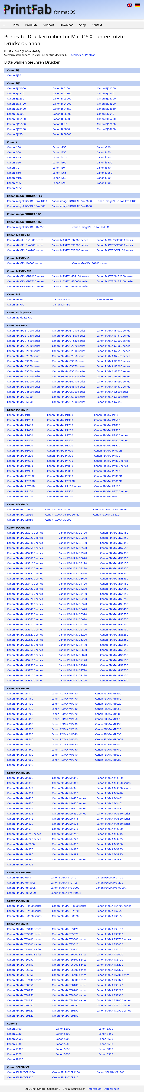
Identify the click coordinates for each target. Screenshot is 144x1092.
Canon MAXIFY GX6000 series (115, 245)
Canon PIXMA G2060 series (113, 345)
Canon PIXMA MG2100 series (25, 532)
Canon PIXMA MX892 (65, 854)
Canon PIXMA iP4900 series (111, 466)
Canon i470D (60, 157)
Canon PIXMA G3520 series (113, 371)
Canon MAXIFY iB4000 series (24, 263)
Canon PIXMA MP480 (20, 724)
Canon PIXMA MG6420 (73, 644)
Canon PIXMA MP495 (108, 724)
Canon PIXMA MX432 (110, 798)
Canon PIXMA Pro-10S (64, 882)
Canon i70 (13, 167)
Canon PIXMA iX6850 (20, 519)
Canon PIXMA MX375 (65, 788)
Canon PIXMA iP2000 (20, 430)
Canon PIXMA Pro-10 (63, 877)
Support (48, 25)
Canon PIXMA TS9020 (20, 1005)
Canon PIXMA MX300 (20, 777)
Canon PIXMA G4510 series (68, 386)
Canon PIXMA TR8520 (65, 916)
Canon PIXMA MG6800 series (25, 655)
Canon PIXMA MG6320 (73, 639)
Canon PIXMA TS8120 (110, 985)
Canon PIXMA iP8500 (60, 491)
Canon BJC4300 (106, 103)
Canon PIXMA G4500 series (23, 386)
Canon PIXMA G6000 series (68, 396)
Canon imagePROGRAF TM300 (91, 227)
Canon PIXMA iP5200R (21, 476)
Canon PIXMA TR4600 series (69, 905)
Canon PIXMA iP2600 (20, 435)
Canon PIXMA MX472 (110, 808)
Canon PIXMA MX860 (110, 844)
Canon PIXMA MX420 (20, 798)
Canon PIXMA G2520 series (23, 356)
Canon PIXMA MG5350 (114, 604)
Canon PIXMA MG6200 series (25, 634)
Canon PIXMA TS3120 (65, 929)
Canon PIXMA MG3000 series (25, 558)
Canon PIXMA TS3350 (110, 934)
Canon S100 (14, 1028)
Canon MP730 (61, 304)
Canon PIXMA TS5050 (110, 944)
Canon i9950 (14, 188)
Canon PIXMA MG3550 (114, 573)
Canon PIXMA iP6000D (108, 476)
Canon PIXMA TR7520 (65, 911)
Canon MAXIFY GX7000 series (70, 250)
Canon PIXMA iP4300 (60, 455)
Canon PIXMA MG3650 (114, 578)
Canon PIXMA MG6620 (73, 650)
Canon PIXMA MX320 (110, 777)
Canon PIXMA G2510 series (113, 351)
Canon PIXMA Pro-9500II (66, 892)
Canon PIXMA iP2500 (107, 430)
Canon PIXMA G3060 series (23, 366)
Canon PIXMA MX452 (110, 803)
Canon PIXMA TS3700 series (114, 939)
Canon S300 (106, 1028)
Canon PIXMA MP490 (64, 724)
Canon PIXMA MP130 (64, 693)
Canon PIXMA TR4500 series (24, 905)
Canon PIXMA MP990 (20, 764)
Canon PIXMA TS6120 (110, 959)
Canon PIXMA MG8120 (73, 675)
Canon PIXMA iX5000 (58, 509)
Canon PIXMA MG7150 (114, 660)
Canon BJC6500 (16, 124)
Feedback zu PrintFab (82, 55)
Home (16, 25)
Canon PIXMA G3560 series (23, 376)
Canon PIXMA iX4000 (20, 509)
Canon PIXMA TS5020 (65, 944)
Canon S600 (63, 1044)
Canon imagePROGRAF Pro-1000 (27, 201)
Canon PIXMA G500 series (112, 391)
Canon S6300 (15, 1049)
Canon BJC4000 (106, 98)
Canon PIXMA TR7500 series (24, 911)
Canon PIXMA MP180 (108, 698)
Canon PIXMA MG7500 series (25, 665)
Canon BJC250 (15, 98)
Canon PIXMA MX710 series (24, 834)
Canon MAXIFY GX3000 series (115, 240)
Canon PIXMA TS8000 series (69, 980)
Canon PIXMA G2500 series (68, 351)
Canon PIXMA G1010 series (68, 330)
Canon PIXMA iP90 (105, 496)
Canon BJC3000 (62, 98)
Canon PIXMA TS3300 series (24, 934)
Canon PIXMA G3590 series (113, 376)
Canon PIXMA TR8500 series (24, 916)
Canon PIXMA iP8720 (20, 496)
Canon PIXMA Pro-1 (19, 877)
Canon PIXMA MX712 (65, 834)
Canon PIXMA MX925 (20, 864)
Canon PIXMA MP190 (20, 703)
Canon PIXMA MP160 (20, 698)
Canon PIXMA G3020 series (113, 361)
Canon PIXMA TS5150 (110, 949)
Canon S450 (106, 1033)
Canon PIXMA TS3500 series (69, 939)
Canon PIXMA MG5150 (114, 593)
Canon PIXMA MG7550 (114, 665)
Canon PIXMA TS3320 (65, 934)
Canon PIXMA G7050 (109, 402)
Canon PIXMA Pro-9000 (65, 887)
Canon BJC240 (105, 93)
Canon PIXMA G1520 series (23, 340)
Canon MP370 (61, 299)
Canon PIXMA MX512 (20, 818)
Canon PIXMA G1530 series (68, 340)
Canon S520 (106, 1039)
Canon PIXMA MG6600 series (25, 650)
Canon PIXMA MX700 (110, 828)
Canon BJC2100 (62, 93)
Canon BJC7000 (106, 124)
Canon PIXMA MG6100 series (25, 629)
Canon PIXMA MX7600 (21, 844)
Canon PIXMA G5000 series (68, 391)
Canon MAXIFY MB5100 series (115, 281)
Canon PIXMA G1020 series (113, 330)
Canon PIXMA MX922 (110, 859)
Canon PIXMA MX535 (65, 828)
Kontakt (97, 25)
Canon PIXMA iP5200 (107, 471)
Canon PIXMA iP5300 (60, 476)
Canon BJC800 (61, 129)
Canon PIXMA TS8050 (20, 985)
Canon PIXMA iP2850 (60, 440)
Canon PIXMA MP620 (64, 744)
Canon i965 (14, 183)
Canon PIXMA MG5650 (114, 619)
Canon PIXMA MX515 (65, 818)
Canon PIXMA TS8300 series (69, 995)
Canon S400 (63, 1033)
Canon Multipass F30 (19, 317)
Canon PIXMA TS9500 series (114, 1010)
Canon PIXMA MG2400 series (25, 543)
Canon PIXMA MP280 (108, 714)
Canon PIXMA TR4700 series (114, 905)
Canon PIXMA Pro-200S (21, 887)
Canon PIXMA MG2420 (73, 543)
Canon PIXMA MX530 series (113, 823)
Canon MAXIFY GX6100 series (25, 250)
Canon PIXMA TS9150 (65, 1010)
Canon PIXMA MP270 (64, 714)
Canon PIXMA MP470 (108, 719)
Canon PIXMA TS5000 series (24, 944)
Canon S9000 (15, 1059)
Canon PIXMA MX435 (20, 803)
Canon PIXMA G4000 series (23, 381)
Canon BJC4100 (16, 103)
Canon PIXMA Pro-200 (109, 882)
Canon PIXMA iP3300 (60, 445)
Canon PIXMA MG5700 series (25, 624)
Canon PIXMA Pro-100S (21, 882)
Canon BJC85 (15, 134)
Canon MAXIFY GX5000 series (70, 245)
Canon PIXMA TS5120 (65, 949)
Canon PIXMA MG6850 (114, 655)
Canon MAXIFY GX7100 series (115, 250)
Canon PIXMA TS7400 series (24, 980)
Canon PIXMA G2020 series (68, 345)
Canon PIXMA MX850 (65, 844)
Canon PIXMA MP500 (20, 729)
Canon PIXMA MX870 (20, 849)
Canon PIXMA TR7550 (110, 911)
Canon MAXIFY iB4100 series (89, 263)
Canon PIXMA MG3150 (114, 563)
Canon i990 (59, 183)
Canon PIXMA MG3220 (73, 568)
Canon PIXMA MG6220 (73, 634)
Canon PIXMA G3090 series (113, 366)
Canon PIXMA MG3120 (73, 563)
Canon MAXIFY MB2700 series (25, 281)
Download (67, 25)
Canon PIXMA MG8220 (73, 680)
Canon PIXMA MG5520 (73, 614)
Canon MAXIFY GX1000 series (25, 240)
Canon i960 (104, 177)
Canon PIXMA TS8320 (110, 995)
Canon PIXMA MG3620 (73, 578)
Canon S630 (106, 1044)
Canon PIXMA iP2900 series (111, 440)
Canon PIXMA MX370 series (113, 783)
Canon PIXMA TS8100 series (69, 985)
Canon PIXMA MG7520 (73, 665)
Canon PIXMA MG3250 (114, 568)
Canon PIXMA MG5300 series (25, 604)
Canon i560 (59, 162)
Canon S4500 (15, 1039)
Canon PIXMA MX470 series (69, 808)
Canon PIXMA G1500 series (68, 335)
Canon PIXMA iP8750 (60, 496)
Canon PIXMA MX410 (110, 793)
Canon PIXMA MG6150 (114, 629)
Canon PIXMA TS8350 (20, 1000)
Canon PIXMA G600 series (112, 396)
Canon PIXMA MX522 (20, 823)
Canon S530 (14, 1044)
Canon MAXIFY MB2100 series (70, 276)
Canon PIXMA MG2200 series (25, 537)
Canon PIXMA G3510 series (68, 371)
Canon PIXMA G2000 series (113, 340)
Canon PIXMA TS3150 (110, 929)
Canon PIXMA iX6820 (106, 514)
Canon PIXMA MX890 (20, 854)
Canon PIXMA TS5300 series (24, 954)
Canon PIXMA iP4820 (20, 466)
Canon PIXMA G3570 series (68, 376)
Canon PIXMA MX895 (110, 854)
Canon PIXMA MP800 (20, 754)
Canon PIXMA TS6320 (110, 969)
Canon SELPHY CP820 (20, 1077)
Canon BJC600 (15, 113)
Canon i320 (104, 147)
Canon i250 (14, 147)
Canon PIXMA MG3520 (73, 573)
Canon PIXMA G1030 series (23, 335)
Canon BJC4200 (62, 103)
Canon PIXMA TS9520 (20, 1015)
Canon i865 (59, 172)
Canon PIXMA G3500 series (23, 371)
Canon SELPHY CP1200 (66, 1072)
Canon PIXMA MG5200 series (25, 599)
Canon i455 (14, 157)
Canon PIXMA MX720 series (24, 839)
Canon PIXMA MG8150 (114, 675)
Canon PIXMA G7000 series (68, 402)
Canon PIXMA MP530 (20, 734)
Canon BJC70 (60, 124)
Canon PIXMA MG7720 (73, 670)
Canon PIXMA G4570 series (113, 386)
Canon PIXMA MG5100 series (25, 593)
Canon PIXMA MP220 (108, 703)
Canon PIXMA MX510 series (113, 813)
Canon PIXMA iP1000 (60, 415)
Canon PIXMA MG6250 (114, 634)
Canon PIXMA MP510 (64, 729)
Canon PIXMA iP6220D (61, 481)
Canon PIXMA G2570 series (113, 356)
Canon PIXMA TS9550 (65, 1015)
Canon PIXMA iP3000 (20, 445)
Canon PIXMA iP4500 (107, 455)
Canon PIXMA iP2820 (20, 440)
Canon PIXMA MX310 (65, 777)
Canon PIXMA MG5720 (73, 624)
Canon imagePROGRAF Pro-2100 (116, 201)
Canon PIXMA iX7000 (58, 519)
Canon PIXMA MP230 (20, 708)
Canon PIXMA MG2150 (114, 532)
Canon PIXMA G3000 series (23, 361)
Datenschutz (111, 1088)
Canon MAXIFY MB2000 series (25, 276)
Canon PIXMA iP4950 (20, 471)
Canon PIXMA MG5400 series (25, 609)
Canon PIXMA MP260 (20, 714)
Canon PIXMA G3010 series (68, 361)
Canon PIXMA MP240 (64, 708)
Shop (82, 25)
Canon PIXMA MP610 (20, 744)
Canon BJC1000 (16, 88)
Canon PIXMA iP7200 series (64, 486)
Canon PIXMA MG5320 (73, 604)
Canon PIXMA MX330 (20, 783)
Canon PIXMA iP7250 (20, 491)
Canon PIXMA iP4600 (20, 460)
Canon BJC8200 (106, 129)
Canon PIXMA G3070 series (68, 366)
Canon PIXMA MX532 (20, 828)
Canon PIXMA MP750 (64, 749)
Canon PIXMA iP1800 (107, 425)
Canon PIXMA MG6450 (114, 644)
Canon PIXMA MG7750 (114, 670)
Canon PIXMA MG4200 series (25, 588)
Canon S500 (63, 1039)
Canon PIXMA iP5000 (60, 471)
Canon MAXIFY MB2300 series (115, 276)
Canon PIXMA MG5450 (114, 609)
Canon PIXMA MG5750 (114, 624)
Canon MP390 (105, 299)
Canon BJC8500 (62, 134)
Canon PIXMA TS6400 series (69, 975)
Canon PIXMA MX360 (65, 783)
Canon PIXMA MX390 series (113, 788)
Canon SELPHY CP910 (65, 1077)
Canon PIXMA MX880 (65, 849)
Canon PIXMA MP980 (108, 759)
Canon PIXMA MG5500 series (25, 614)
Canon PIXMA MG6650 (114, 650)
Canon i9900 (104, 183)
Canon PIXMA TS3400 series (24, 939)
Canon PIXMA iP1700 (60, 425)
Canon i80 (59, 167)
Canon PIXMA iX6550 (20, 514)
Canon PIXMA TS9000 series (114, 1000)
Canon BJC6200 (106, 119)
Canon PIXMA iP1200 (20, 420)
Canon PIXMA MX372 (20, 788)
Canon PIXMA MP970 (64, 759)
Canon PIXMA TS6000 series (69, 954)
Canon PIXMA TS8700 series (69, 1000)
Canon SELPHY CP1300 (111, 1072)
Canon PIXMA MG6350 (114, 639)
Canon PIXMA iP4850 (60, 466)
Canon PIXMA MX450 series (69, 803)
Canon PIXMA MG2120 (73, 532)
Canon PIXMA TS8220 (110, 990)
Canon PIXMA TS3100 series (24, 929)
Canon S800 (106, 1049)
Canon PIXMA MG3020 (73, 558)
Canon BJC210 (15, 93)
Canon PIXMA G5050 (20, 396)
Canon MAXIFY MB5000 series (70, 281)
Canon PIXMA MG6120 (73, 629)
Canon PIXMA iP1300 (60, 420)
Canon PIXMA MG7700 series (25, 670)
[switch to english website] (129, 5)
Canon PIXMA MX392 (20, 793)
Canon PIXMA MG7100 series (25, 660)
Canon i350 (14, 152)
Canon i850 (104, 167)
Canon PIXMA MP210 (64, 703)
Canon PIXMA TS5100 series (24, 949)
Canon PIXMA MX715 (110, 834)
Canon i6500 (104, 162)
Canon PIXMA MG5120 (73, 593)
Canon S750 (63, 1049)
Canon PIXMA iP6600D (108, 481)
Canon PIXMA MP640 (20, 749)
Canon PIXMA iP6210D (21, 481)
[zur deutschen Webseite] (137, 5)
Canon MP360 (15, 299)
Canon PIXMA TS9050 (65, 1005)
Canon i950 (59, 177)
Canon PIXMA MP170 (64, 698)
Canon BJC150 (61, 88)
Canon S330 (14, 1033)
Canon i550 (14, 162)
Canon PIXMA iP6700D (21, 486)
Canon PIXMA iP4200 (20, 455)
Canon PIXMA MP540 (64, 734)
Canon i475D (105, 157)
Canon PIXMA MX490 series (69, 813)
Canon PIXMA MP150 (108, 693)
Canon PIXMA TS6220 (110, 964)
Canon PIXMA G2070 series (23, 351)
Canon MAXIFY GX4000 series (25, 245)
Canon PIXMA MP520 (108, 729)
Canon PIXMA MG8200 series (25, 680)
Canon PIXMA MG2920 (73, 553)
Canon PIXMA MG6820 (73, 655)
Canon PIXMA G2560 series (68, 356)
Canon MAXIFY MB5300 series (25, 286)
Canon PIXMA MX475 (20, 813)
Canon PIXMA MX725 (110, 839)
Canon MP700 (15, 304)
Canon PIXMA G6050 (20, 402)
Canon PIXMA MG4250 (114, 588)
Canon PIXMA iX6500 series (110, 509)
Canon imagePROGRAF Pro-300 (26, 206)
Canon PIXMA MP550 (108, 734)
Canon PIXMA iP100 (19, 415)
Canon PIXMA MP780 (108, 749)
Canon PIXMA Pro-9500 (21, 892)
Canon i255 (59, 147)
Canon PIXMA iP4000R (108, 450)
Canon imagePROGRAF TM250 (25, 227)
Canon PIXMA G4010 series (68, 381)
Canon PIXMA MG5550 (114, 614)
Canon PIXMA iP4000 (60, 450)
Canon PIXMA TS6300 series (69, 969)
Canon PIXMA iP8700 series (111, 491)
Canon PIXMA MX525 (65, 823)
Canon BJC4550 (62, 108)
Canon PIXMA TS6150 (20, 964)
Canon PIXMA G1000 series (23, 330)
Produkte (31, 25)
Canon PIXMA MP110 (20, 693)
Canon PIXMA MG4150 (114, 583)
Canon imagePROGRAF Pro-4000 (72, 206)
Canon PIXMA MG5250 (114, 599)
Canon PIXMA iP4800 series (111, 460)
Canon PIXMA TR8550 (110, 916)
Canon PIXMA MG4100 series (25, 583)
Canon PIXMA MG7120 (73, 660)
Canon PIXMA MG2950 (114, 553)
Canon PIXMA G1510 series (113, 335)
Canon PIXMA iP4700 (60, 460)
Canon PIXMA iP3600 (20, 450)
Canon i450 (104, 152)
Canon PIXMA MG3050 (114, 558)
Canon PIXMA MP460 (64, 719)
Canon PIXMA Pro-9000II (111, 887)
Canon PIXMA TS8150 (20, 990)
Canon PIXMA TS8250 (20, 995)
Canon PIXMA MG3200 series (25, 568)
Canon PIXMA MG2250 (114, 537)
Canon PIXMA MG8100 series (25, 675)
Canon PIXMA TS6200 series (69, 964)
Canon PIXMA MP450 (20, 719)
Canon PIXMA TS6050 (20, 959)
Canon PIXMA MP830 (108, 754)
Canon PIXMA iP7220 (107, 486)
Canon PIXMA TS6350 (20, 975)
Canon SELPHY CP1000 (21, 1072)
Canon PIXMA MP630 (108, 744)
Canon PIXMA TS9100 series (114, 1005)
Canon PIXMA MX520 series (113, 818)
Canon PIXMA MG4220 (73, 588)
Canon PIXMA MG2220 (73, 537)
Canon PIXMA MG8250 (114, 680)
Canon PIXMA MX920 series (69, 859)
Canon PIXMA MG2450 (114, 543)
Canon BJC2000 (106, 88)
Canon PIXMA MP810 (64, 754)
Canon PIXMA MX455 (20, 808)
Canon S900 (106, 1054)
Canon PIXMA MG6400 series (25, 644)
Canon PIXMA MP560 (20, 739)
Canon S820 (14, 1054)
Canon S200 (63, 1028)
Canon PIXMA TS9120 (20, 1010)
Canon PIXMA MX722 (65, 839)
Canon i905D (105, 172)
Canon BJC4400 (16, 108)
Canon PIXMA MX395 (65, 793)
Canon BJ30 (14, 75)
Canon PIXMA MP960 (20, 759)
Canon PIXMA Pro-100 (109, 877)
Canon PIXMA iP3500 (107, 445)
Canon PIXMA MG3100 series (25, 563)
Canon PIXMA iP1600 (20, 425)
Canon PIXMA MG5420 (73, 609)
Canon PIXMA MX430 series (69, 798)
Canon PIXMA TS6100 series (69, 959)
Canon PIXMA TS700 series (113, 975)
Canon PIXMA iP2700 (60, 435)
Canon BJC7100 (16, 129)
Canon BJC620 (61, 119)
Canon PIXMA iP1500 (107, 420)
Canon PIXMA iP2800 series (111, 435)
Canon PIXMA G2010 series (23, 345)
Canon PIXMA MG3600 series (25, 578)
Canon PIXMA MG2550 (114, 548)
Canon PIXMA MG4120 (73, 583)
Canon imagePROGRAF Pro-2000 (72, 201)
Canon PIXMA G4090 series (113, 381)
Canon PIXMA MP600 (64, 739)
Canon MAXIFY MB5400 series (70, 286)
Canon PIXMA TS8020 (110, 980)
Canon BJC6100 (16, 119)
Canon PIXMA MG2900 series (25, 553)
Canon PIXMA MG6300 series (25, 639)
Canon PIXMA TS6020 (110, 954)
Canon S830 (63, 1054)
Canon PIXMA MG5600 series (25, 619)
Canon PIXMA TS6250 (20, 969)
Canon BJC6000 (62, 113)
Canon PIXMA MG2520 (73, 548)
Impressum (95, 1088)
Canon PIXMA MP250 (108, 708)
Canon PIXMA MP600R (109, 739)
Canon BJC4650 (106, 108)
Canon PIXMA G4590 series (23, 391)
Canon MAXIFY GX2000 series (70, 240)
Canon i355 (59, 152)
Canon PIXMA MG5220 (73, 599)
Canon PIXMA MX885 (110, 849)
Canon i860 (14, 172)
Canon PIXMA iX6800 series (62, 514)
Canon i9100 (14, 177)
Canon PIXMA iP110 (106, 415)
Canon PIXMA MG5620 (73, 619)
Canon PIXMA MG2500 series (25, 548)
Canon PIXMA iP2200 (60, 430)
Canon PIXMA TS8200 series (69, 990)
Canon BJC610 (105, 113)
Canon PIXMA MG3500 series (25, 573)
